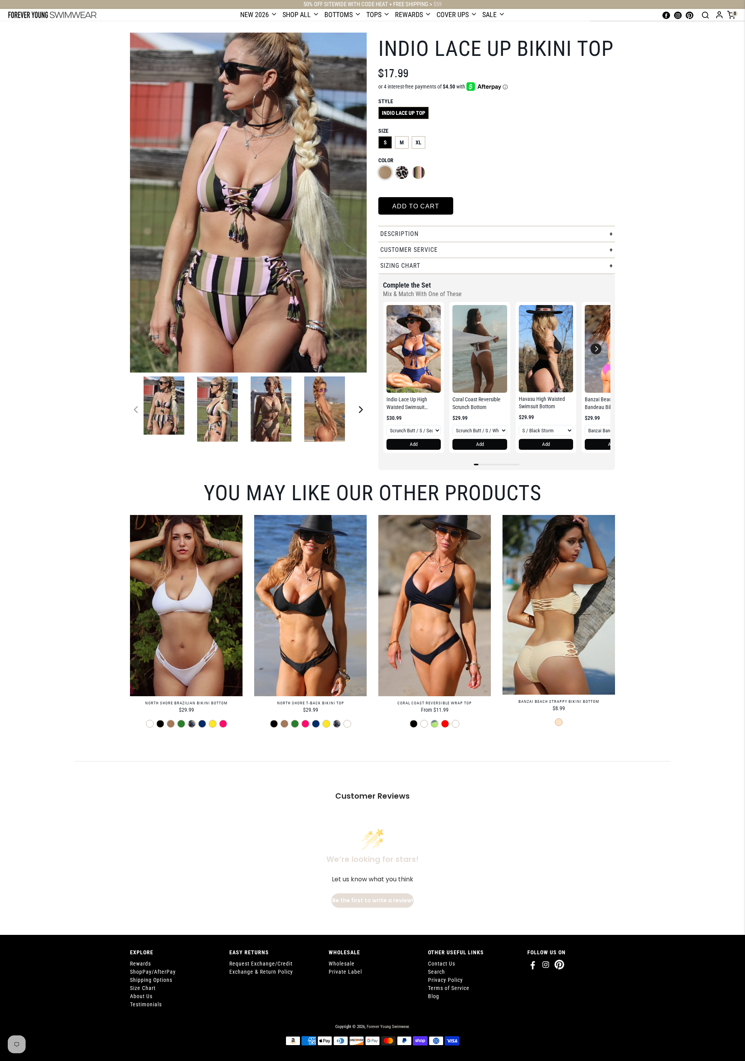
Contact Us (441, 963)
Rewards (409, 14)
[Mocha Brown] (385, 172)
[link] (413, 349)
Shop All (297, 14)
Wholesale (342, 963)
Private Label (345, 972)
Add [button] (414, 444)
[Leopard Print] (402, 172)
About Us (141, 996)
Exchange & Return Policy (261, 972)
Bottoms (339, 14)
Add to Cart (415, 206)
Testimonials (146, 1004)
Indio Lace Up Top (403, 113)
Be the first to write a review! (372, 900)
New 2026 (255, 14)
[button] (596, 348)
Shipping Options (151, 980)
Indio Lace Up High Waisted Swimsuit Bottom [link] (406, 403)
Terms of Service (449, 988)
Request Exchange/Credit (261, 963)
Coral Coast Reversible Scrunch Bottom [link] (476, 403)
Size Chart (143, 988)
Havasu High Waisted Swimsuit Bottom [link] (542, 403)
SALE (490, 14)
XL (418, 142)
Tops (374, 14)
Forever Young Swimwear (388, 1026)
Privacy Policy (445, 980)
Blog (433, 996)
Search (436, 972)
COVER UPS (453, 14)
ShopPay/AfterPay (153, 972)
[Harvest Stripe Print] (418, 172)
